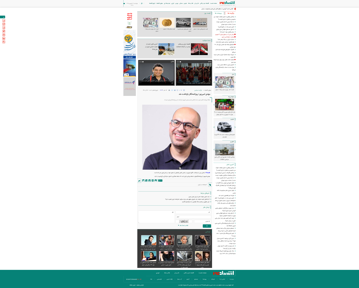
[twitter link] (4, 31)
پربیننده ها (218, 13)
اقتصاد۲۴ (208, 173)
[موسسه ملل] (129, 68)
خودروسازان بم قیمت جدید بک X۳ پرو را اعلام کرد (224, 136)
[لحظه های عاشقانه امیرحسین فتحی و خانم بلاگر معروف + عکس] (201, 256)
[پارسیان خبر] (129, 44)
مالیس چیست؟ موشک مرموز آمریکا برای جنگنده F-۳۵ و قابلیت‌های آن (184, 265)
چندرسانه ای (167, 3)
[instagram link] (4, 24)
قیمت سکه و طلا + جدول (169, 29)
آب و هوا (179, 279)
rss (151, 279)
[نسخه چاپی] (169, 90)
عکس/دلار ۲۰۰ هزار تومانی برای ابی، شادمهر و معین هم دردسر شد (157, 82)
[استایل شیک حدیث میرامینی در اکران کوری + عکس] (165, 256)
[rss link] (4, 42)
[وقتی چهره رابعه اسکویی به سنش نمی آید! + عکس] (201, 240)
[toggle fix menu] (2, 17)
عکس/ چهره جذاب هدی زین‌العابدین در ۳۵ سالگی (220, 9)
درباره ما (232, 279)
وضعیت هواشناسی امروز (228, 37)
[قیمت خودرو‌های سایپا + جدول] (200, 22)
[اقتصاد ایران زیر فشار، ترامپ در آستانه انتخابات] (199, 49)
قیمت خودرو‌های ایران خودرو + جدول (184, 30)
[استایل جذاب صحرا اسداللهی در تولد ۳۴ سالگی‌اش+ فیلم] (147, 256)
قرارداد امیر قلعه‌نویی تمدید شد (226, 196)
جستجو (196, 279)
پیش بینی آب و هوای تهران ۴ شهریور (224, 34)
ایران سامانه (132, 285)
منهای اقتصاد (159, 3)
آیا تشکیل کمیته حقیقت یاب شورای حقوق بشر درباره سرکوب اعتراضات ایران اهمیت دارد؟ (187, 199)
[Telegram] (149, 180)
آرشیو (188, 279)
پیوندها (204, 279)
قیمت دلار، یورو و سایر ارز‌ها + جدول (151, 30)
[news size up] (184, 90)
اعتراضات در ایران (202, 185)
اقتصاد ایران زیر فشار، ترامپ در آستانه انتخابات (183, 45)
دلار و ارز (196, 3)
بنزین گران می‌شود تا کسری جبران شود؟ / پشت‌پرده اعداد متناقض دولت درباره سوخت (226, 241)
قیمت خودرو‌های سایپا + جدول (201, 29)
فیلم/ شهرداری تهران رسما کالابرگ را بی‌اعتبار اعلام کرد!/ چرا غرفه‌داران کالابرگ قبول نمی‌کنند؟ (226, 185)
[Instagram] (153, 180)
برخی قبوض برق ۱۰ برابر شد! (227, 32)
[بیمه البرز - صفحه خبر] (129, 20)
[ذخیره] (174, 90)
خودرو (185, 3)
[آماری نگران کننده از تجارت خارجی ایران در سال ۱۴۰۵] (166, 49)
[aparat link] (4, 35)
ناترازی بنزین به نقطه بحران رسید (225, 65)
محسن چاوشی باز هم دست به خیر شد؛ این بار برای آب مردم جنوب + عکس (148, 249)
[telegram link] (4, 20)
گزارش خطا (156, 180)
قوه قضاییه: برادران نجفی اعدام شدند (225, 42)
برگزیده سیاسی (198, 90)
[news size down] (177, 90)
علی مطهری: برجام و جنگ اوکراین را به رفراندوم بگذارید (195, 202)
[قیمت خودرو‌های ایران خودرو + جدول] (183, 22)
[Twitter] (143, 180)
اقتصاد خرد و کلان (204, 3)
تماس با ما (222, 279)
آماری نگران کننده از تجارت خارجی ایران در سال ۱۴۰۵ (151, 47)
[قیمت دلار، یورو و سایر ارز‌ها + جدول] (150, 22)
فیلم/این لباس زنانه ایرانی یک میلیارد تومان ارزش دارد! (196, 83)
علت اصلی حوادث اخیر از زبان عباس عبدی (199, 197)
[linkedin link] (4, 38)
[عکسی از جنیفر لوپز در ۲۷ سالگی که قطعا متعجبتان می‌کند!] (183, 240)
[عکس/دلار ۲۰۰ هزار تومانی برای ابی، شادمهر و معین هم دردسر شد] (156, 74)
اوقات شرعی (169, 279)
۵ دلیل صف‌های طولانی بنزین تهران (225, 29)
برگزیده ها (231, 13)
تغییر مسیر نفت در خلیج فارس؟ (226, 27)
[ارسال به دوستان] (172, 90)
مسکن (181, 3)
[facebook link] (4, 28)
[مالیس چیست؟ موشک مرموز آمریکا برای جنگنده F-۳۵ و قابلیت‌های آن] (183, 256)
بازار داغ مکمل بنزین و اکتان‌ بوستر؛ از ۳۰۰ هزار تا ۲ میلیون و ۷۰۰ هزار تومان (224, 113)
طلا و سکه (190, 3)
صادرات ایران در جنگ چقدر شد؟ (226, 40)
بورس (176, 3)
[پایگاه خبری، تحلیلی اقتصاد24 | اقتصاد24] (224, 4)
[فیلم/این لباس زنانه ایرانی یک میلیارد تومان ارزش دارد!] (193, 74)
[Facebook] (146, 180)
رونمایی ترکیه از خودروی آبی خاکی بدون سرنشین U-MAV (225, 158)
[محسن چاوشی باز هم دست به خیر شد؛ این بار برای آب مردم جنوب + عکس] (147, 240)
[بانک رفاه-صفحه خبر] (129, 86)
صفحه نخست (213, 3)
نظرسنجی (159, 279)
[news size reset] (180, 90)
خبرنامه (213, 279)
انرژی (172, 3)
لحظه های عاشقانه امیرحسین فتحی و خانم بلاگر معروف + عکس (202, 265)
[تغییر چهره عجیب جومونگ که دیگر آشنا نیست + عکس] (165, 240)
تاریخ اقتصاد (152, 3)
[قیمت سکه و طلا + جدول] (167, 22)
